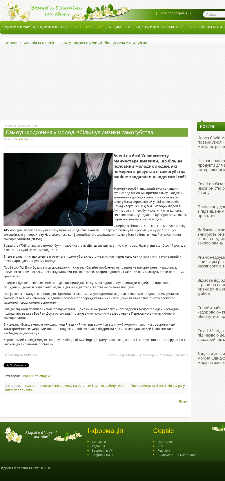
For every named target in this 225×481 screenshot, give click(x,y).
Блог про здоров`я (173, 13)
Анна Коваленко (23, 139)
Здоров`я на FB (103, 455)
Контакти (99, 442)
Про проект (166, 442)
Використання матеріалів (177, 455)
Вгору (183, 401)
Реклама (164, 450)
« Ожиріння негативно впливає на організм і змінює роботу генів (74, 385)
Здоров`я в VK (102, 450)
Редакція (98, 446)
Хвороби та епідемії (39, 43)
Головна (11, 43)
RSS (160, 446)
